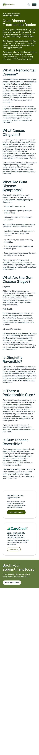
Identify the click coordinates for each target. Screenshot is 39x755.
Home (5, 13)
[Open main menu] (34, 4)
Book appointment (16, 512)
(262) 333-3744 (22, 577)
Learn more (14, 549)
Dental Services (13, 13)
